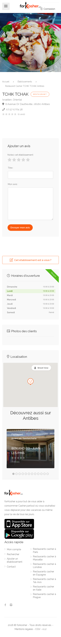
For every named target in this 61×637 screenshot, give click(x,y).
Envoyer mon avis (20, 227)
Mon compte (14, 549)
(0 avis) (21, 114)
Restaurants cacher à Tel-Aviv (44, 581)
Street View (42, 368)
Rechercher (13, 554)
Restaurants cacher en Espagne (43, 573)
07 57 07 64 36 (14, 109)
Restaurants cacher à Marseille (44, 558)
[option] (30, 42)
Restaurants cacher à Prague (44, 596)
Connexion (49, 9)
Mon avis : (13, 184)
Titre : (10, 167)
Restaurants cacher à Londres (44, 566)
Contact (11, 566)
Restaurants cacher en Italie (43, 588)
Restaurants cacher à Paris (44, 550)
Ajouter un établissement (14, 560)
